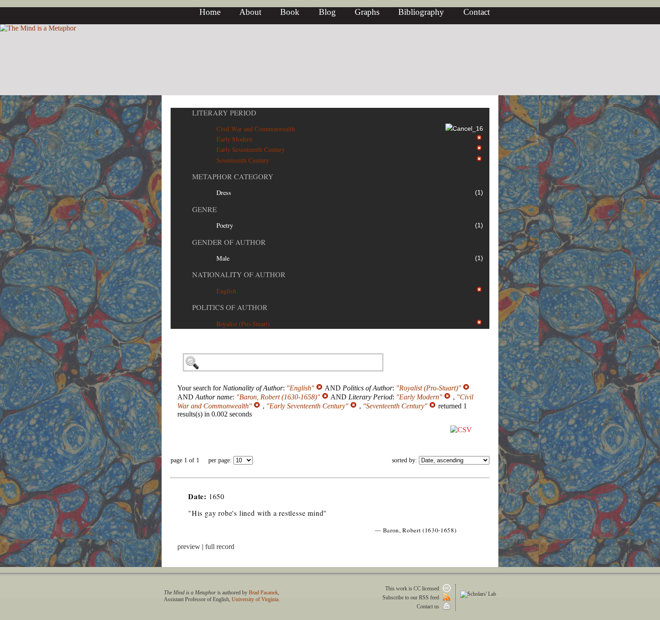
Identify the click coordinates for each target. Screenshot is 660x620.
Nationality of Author (239, 274)
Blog (327, 12)
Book (289, 12)
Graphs (367, 12)
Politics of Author (230, 307)
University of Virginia (255, 599)
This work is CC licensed (412, 588)
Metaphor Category (232, 176)
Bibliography (421, 12)
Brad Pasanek (263, 592)
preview (188, 546)
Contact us (428, 606)
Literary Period (224, 112)
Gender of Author (229, 242)
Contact (476, 12)
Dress (223, 192)
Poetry (224, 225)
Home (209, 12)
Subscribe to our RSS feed (411, 597)
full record (219, 546)
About (250, 12)
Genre (204, 209)
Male (222, 258)
